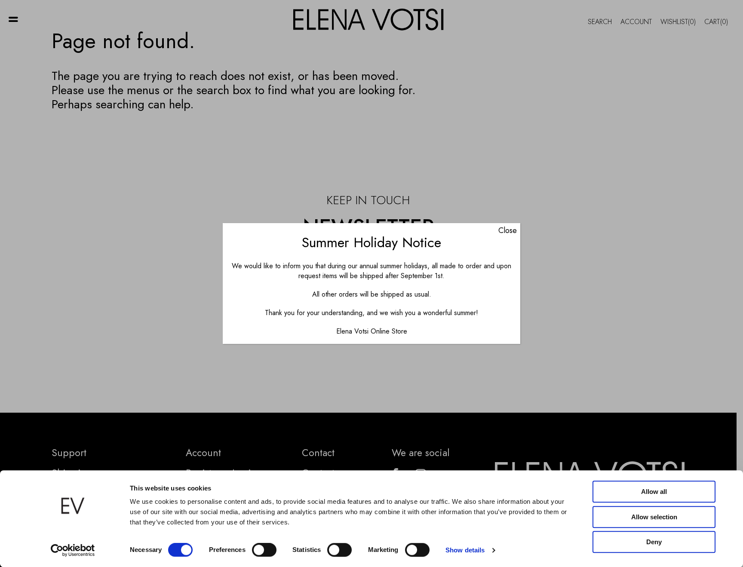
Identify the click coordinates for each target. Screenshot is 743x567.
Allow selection (654, 517)
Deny (654, 542)
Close (507, 230)
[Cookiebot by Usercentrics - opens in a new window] (73, 550)
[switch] (264, 550)
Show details (465, 550)
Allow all (654, 491)
